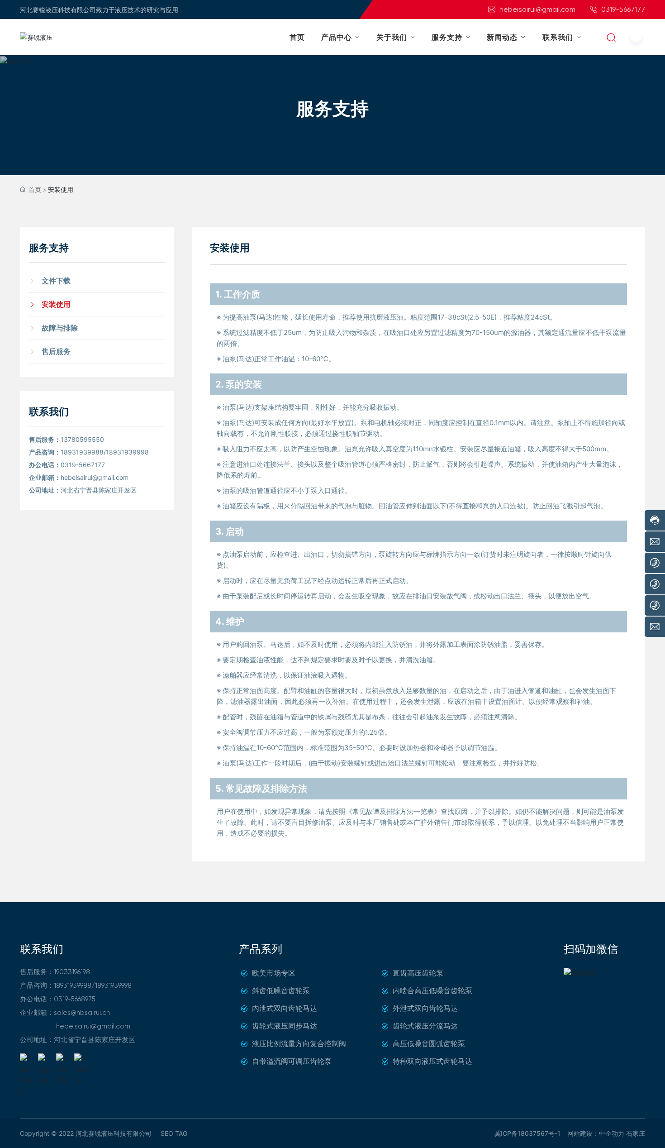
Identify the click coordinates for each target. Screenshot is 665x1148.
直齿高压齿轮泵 (418, 972)
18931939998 (127, 452)
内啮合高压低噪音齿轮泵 (432, 990)
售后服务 (56, 351)
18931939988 (82, 452)
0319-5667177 (622, 9)
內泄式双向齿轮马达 (284, 1008)
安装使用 (56, 304)
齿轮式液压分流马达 (425, 1025)
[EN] (636, 37)
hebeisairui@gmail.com (536, 9)
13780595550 (82, 439)
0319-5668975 (74, 999)
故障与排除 (60, 327)
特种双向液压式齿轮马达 (432, 1061)
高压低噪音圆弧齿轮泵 (429, 1043)
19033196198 (72, 972)
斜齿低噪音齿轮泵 (281, 990)
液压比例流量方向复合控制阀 (299, 1043)
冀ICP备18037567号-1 (527, 1133)
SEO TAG (174, 1133)
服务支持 (332, 108)
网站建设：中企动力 (595, 1133)
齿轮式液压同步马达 (284, 1025)
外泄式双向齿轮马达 (425, 1008)
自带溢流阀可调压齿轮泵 (292, 1061)
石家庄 (635, 1133)
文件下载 (56, 280)
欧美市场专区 (273, 972)
